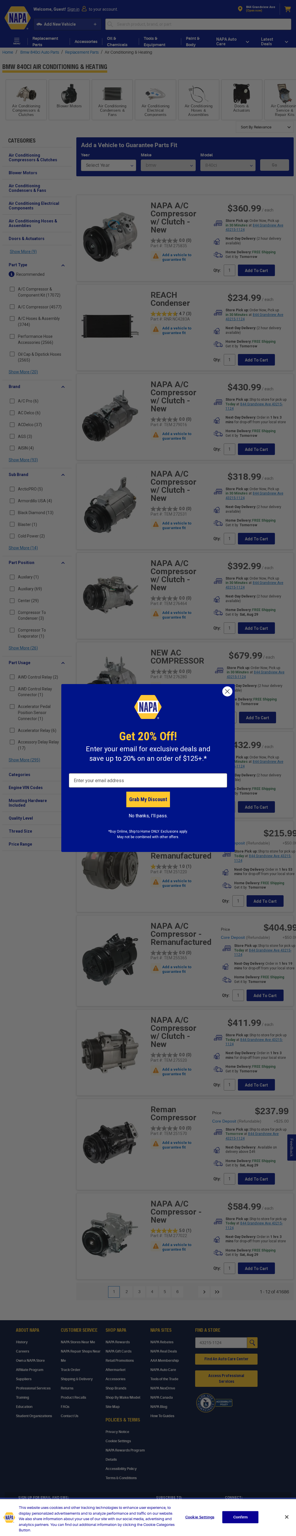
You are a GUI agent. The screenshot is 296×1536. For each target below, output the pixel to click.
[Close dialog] (227, 691)
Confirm (240, 1517)
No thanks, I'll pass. (148, 815)
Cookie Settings (199, 1517)
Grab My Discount (148, 799)
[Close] (286, 1517)
